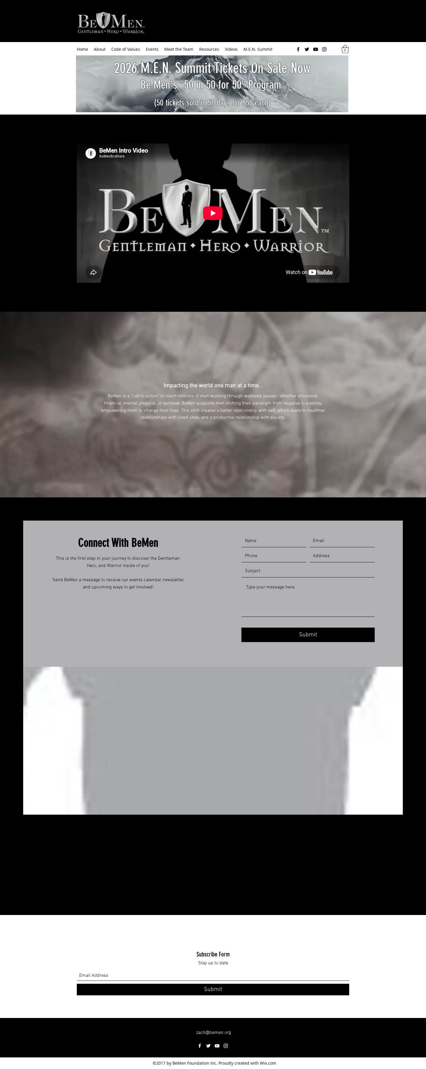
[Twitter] (307, 49)
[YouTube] (315, 49)
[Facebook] (298, 49)
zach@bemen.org (213, 1033)
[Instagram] (324, 49)
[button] (345, 49)
